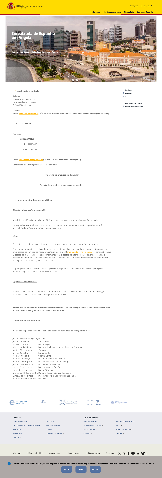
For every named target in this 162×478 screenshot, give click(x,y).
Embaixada (95, 12)
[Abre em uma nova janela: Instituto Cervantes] (43, 402)
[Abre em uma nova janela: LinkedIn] (148, 453)
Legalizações (50, 421)
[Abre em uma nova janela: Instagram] (138, 453)
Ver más (66, 469)
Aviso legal (16, 453)
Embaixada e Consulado (20, 421)
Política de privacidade (35, 453)
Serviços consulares (112, 12)
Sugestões (16, 437)
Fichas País (129, 12)
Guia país (49, 429)
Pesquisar (147, 6)
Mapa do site (17, 429)
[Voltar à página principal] (26, 6)
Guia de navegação (73, 453)
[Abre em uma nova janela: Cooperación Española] (18, 402)
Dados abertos (17, 433)
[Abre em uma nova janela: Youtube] (133, 453)
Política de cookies (93, 453)
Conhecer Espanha (145, 12)
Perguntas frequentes (53, 425)
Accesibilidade (54, 453)
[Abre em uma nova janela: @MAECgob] (119, 453)
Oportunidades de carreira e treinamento (26, 425)
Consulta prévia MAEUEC (54, 433)
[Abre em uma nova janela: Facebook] (128, 453)
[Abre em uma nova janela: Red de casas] (93, 402)
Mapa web (110, 453)
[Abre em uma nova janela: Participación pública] (68, 402)
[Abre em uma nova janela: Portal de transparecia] (118, 402)
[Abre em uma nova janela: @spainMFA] (124, 453)
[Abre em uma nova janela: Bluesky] (143, 453)
